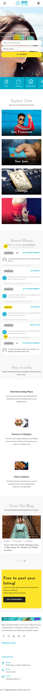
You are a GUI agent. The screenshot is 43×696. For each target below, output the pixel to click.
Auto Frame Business (12, 263)
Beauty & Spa (35, 325)
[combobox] (21, 48)
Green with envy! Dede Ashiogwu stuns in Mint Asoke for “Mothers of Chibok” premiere (21, 547)
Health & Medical (33, 343)
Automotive (35, 271)
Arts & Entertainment (31, 252)
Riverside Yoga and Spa (14, 317)
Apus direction (11, 690)
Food (24, 343)
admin (8, 541)
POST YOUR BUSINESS (14, 599)
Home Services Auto (12, 299)
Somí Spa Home (16, 245)
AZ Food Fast (15, 335)
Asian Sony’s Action (12, 281)
